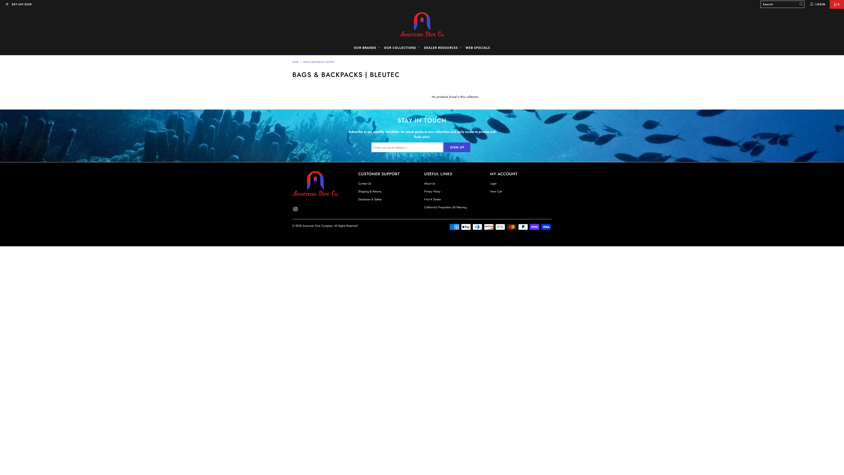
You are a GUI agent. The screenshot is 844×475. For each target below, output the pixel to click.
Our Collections (400, 48)
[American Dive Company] (422, 24)
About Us (429, 183)
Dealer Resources (441, 48)
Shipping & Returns (369, 191)
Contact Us (364, 183)
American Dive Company (318, 226)
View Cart (496, 191)
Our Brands (365, 48)
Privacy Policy (432, 191)
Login (493, 183)
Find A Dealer (432, 199)
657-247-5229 (22, 4)
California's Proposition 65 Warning (445, 207)
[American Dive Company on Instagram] (7, 4)
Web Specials (478, 48)
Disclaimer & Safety (370, 199)
